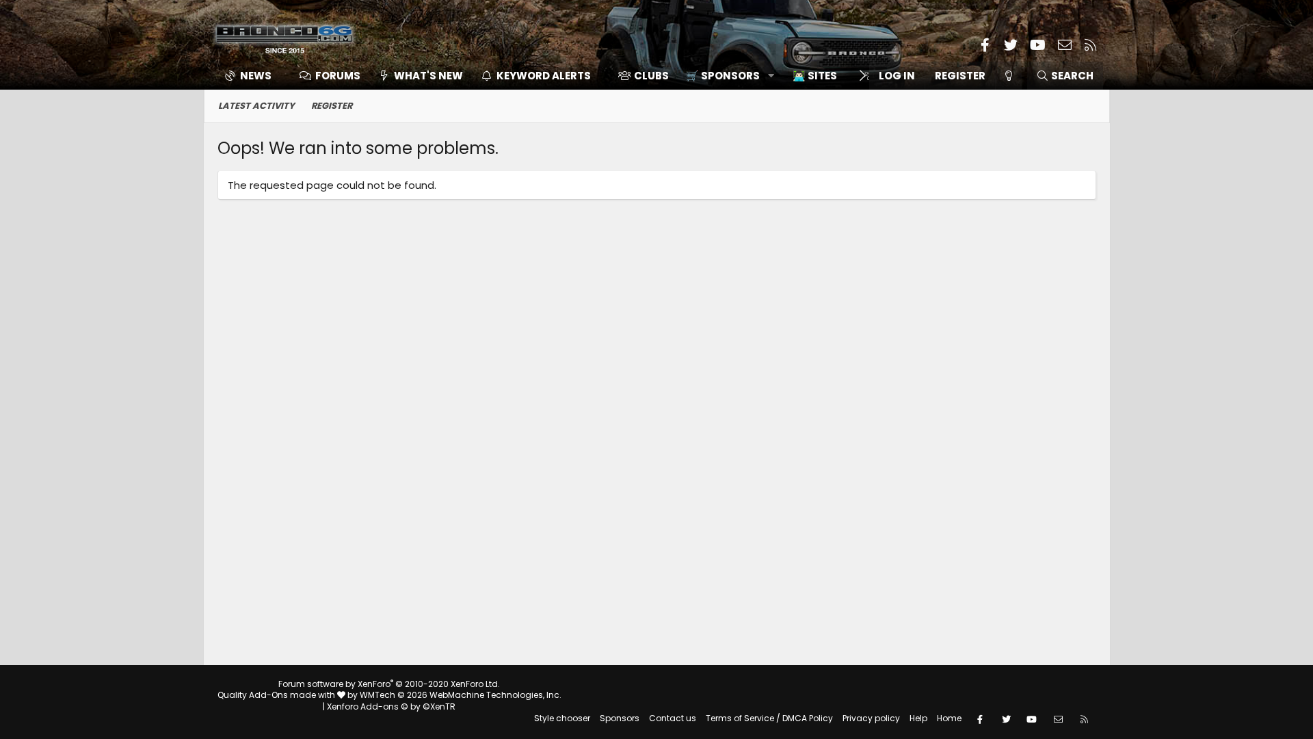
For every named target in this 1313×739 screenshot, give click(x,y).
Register (331, 105)
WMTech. (460, 695)
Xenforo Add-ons (391, 706)
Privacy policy (871, 718)
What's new (428, 75)
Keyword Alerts (543, 75)
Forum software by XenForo (389, 684)
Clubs (651, 75)
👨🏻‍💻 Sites (815, 75)
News (255, 75)
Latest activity (256, 105)
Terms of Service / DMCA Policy (769, 718)
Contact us (672, 718)
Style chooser (562, 718)
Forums (337, 75)
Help (918, 718)
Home (949, 718)
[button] (725, 76)
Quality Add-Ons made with (277, 695)
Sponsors (619, 718)
